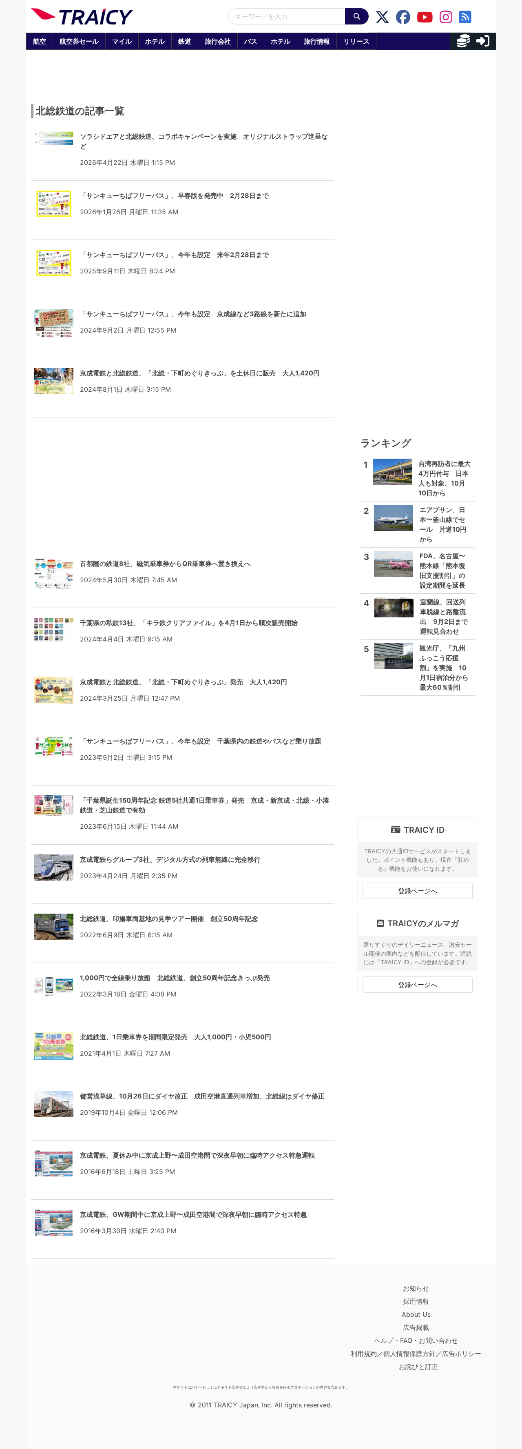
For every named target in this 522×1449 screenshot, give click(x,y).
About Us (416, 1314)
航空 (39, 41)
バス (250, 41)
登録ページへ (417, 891)
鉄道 (184, 41)
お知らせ (416, 1288)
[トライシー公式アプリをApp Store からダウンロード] (78, 1331)
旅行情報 (317, 41)
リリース (356, 41)
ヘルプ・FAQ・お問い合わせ (416, 1340)
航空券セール (79, 41)
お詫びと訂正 (418, 1366)
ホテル (155, 41)
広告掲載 (416, 1327)
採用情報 (416, 1301)
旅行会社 (218, 41)
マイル (122, 41)
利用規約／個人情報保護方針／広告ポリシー (416, 1353)
